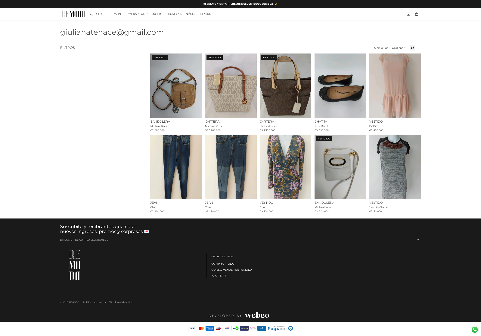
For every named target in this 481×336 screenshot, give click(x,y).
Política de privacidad (95, 302)
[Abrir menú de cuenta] (408, 14)
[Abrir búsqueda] (91, 14)
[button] (399, 48)
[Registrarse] (418, 240)
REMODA (74, 302)
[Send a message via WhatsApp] (474, 329)
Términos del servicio (121, 302)
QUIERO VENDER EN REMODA (231, 269)
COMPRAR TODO (222, 263)
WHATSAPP (219, 275)
